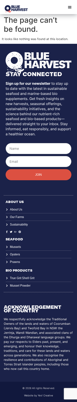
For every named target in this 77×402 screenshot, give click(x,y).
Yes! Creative (45, 395)
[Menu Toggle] (70, 7)
